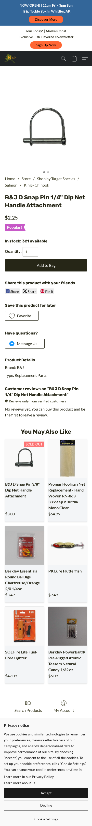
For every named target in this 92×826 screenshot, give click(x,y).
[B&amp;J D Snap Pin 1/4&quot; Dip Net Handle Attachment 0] (46, 127)
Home (10, 178)
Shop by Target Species (56, 178)
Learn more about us (19, 783)
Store (26, 178)
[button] (46, 19)
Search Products (28, 710)
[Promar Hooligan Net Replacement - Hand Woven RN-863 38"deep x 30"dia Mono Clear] (67, 458)
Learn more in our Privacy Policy (29, 777)
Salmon (11, 185)
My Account (63, 710)
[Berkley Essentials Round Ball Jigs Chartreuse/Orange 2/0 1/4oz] (24, 545)
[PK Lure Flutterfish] (67, 545)
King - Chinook (36, 185)
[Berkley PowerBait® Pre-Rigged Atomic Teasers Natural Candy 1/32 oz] (67, 626)
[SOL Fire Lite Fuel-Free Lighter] (24, 626)
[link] (46, 817)
